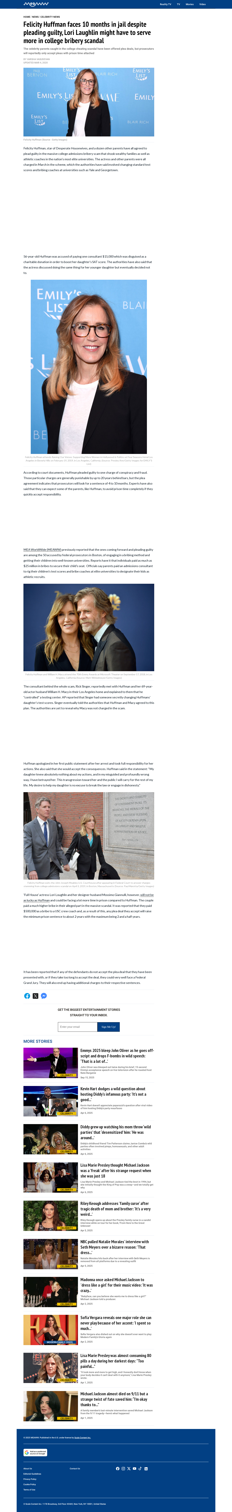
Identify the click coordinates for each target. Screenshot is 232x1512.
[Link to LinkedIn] (146, 1469)
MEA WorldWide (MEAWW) (42, 549)
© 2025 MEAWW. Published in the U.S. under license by (48, 1437)
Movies (190, 4)
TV (178, 4)
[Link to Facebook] (117, 1468)
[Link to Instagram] (123, 1468)
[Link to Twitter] (129, 1468)
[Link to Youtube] (134, 1468)
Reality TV (165, 4)
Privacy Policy (29, 1479)
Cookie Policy (29, 1484)
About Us (27, 1468)
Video (202, 4)
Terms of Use (29, 1490)
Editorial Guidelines (32, 1474)
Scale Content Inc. (82, 1437)
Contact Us (75, 1468)
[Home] (36, 4)
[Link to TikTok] (140, 1469)
